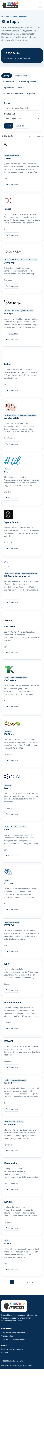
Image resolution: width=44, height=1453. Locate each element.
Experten (31, 93)
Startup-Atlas (7, 1336)
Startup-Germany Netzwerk (13, 1332)
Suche (7, 103)
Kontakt (4, 1353)
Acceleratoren (20, 76)
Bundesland (9, 114)
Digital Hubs (8, 87)
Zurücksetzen (22, 126)
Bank (20, 87)
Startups (6, 76)
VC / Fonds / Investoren (13, 93)
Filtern (8, 126)
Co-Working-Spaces (27, 81)
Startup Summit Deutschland (13, 1339)
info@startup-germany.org (12, 1349)
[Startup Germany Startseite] (10, 5)
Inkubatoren (8, 81)
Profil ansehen (12, 184)
